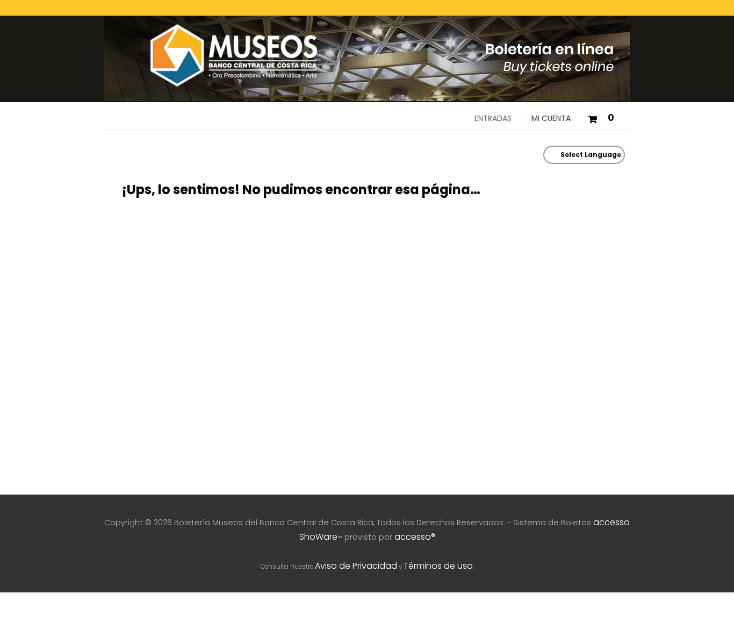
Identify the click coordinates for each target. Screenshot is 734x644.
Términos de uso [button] (438, 566)
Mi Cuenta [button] (551, 118)
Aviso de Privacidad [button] (356, 566)
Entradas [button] (493, 118)
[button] (600, 118)
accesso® (414, 537)
